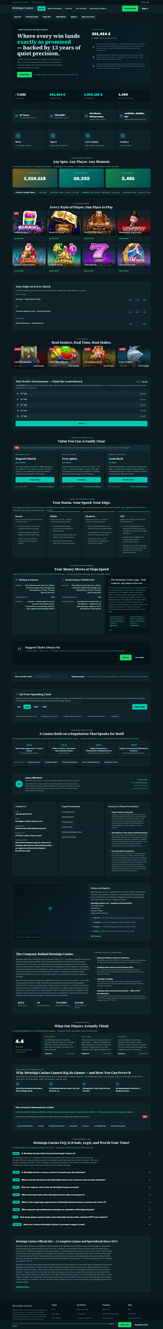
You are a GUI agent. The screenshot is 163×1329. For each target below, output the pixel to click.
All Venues (96, 936)
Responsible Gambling (110, 1314)
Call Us (125, 657)
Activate (81, 480)
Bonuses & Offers (98, 8)
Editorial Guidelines (140, 785)
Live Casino (81, 8)
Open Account (88, 17)
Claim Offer (35, 480)
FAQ (129, 1309)
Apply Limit (140, 707)
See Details (128, 480)
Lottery (68, 8)
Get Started (130, 8)
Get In (81, 423)
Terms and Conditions (45, 486)
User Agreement (68, 812)
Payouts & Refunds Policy (72, 832)
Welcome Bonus (83, 1309)
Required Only (141, 1325)
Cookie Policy (67, 827)
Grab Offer (24, 75)
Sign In (145, 8)
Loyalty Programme (84, 1318)
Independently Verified (139, 788)
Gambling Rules (68, 817)
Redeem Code (78, 676)
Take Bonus (61, 17)
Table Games (56, 1318)
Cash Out (47, 17)
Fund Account (32, 17)
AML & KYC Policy (69, 837)
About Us (105, 1309)
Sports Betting (54, 8)
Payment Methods (134, 1318)
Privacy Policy (67, 822)
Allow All (125, 1325)
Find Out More (22, 1287)
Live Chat (139, 657)
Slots (41, 8)
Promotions (81, 1314)
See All (17, 17)
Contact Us (132, 1314)
